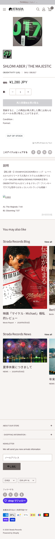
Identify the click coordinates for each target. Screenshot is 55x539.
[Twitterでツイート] (44, 152)
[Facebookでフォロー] (5, 495)
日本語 (7, 480)
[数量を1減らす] (13, 92)
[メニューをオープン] (4, 9)
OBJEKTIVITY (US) (11, 72)
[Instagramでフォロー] (16, 495)
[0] (49, 9)
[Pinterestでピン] (39, 152)
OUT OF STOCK (15, 136)
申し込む (11, 466)
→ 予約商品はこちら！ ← (27, 2)
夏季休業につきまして (17, 367)
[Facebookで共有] (33, 152)
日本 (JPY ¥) (24, 480)
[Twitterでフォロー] (11, 495)
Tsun (50, 143)
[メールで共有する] (50, 152)
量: (4, 92)
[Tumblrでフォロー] (22, 495)
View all (48, 242)
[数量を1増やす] (28, 92)
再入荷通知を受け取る (28, 102)
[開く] (38, 9)
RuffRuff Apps (40, 143)
